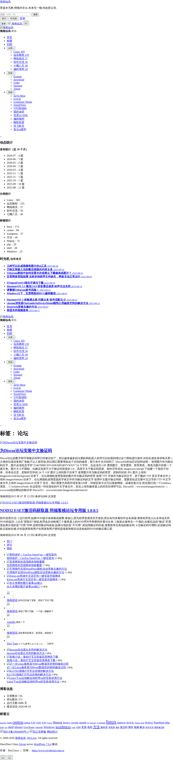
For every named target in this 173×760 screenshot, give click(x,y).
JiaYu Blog (19, 95)
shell (11, 727)
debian (27, 723)
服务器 (104, 727)
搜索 (35, 14)
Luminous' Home (23, 101)
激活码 (124, 727)
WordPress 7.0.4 (42, 744)
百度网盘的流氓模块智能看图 (24, 565)
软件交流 (149, 727)
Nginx (137, 723)
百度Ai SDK (21, 115)
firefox (66, 722)
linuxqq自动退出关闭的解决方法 (26, 653)
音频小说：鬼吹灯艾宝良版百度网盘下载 (31, 660)
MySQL (130, 723)
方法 (96, 727)
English (18, 76)
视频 (136, 727)
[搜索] (26, 23)
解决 (142, 727)
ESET (39, 723)
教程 (89, 727)
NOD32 (149, 722)
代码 (78, 727)
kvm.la (17, 98)
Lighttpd (101, 723)
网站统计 (52, 731)
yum (73, 727)
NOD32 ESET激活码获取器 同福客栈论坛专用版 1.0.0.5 (49, 510)
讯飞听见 (19, 125)
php (167, 722)
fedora (49, 723)
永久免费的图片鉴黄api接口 (23, 586)
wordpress (63, 727)
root (2, 727)
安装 (84, 727)
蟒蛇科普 (19, 122)
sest (6, 727)
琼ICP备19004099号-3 (16, 731)
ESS (44, 723)
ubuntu (18, 727)
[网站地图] (0, 135)
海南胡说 (12, 600)
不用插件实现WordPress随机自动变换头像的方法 (35, 572)
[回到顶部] (3, 757)
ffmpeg (57, 722)
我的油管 (19, 111)
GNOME (75, 723)
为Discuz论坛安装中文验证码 (26, 450)
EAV (33, 723)
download (19, 79)
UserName (29, 727)
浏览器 (111, 727)
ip (88, 723)
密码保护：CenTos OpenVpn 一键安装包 (30, 558)
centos (18, 722)
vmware (39, 727)
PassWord (159, 722)
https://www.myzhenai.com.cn (48, 750)
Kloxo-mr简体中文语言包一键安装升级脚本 (32, 579)
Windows (49, 727)
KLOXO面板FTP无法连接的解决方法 (29, 674)
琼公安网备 (39, 731)
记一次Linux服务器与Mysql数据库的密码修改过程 (36, 667)
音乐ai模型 (20, 129)
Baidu (9, 723)
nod (142, 723)
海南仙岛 (5, 1)
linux (111, 722)
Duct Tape (13, 643)
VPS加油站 (20, 108)
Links (17, 82)
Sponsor (18, 85)
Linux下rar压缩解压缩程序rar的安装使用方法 (33, 681)
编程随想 (19, 118)
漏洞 (117, 727)
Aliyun (22, 744)
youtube (11, 622)
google (82, 722)
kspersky (93, 723)
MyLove (31, 738)
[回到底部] (10, 757)
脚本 (130, 727)
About (17, 88)
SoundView (20, 105)
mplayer (121, 722)
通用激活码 (159, 727)
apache (3, 723)
